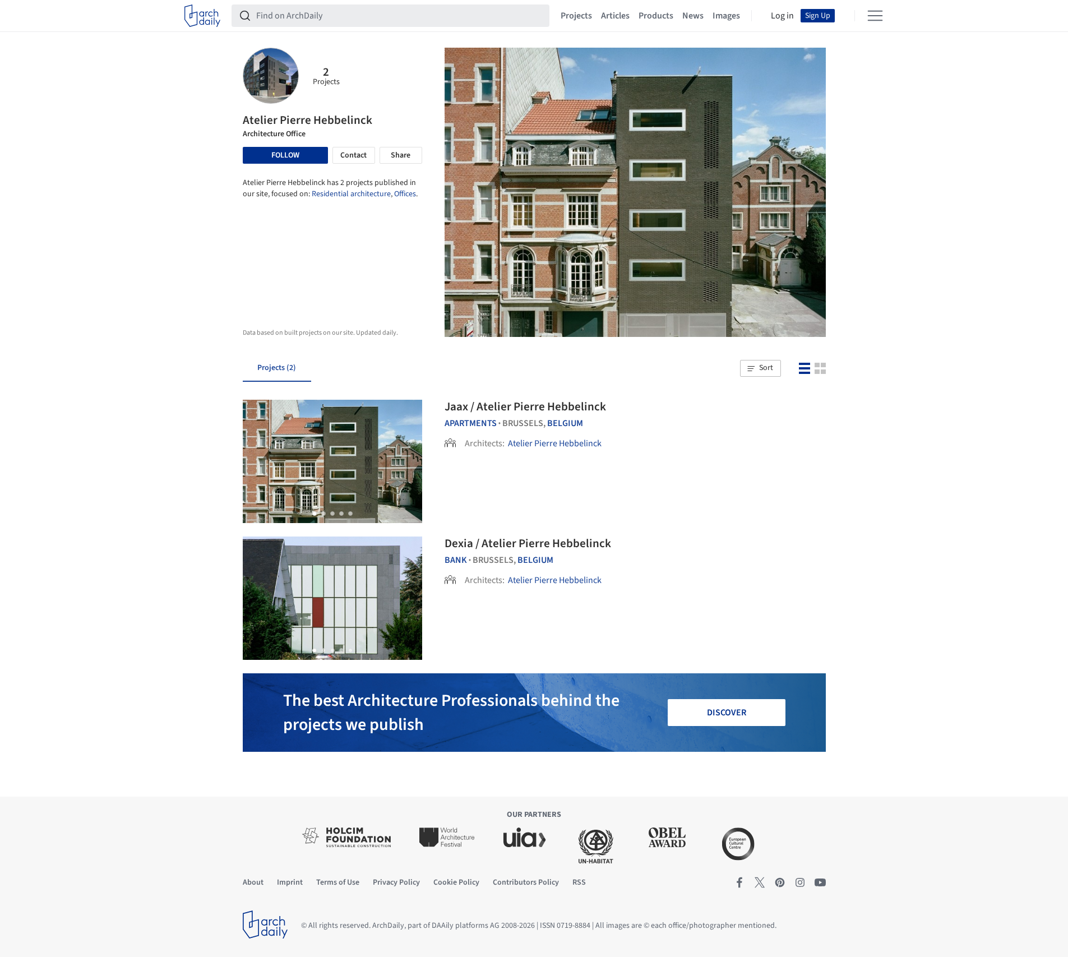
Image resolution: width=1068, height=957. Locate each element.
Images (726, 16)
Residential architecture (351, 194)
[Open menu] (875, 16)
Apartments (471, 423)
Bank (456, 560)
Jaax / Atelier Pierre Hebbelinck (525, 406)
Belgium (565, 423)
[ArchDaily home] (202, 15)
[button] (760, 368)
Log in (782, 16)
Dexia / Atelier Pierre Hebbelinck (528, 543)
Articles (615, 16)
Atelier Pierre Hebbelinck (555, 443)
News (693, 16)
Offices (405, 194)
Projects (576, 16)
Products (656, 16)
